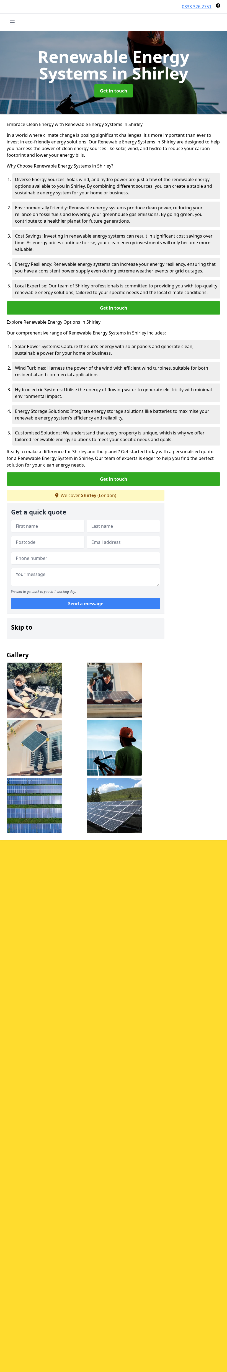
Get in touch (113, 91)
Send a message (85, 604)
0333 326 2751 (196, 7)
